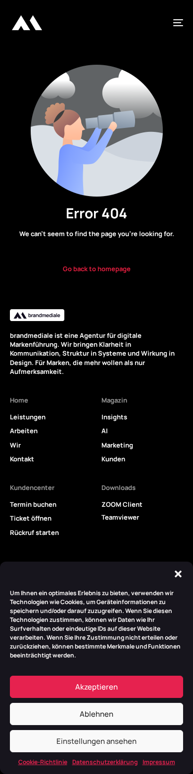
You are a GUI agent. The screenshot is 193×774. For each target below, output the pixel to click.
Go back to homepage (97, 268)
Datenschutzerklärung (105, 762)
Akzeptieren (96, 687)
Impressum (159, 762)
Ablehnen (96, 714)
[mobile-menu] (174, 23)
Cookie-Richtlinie (42, 762)
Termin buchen (33, 504)
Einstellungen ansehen (96, 741)
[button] (178, 574)
